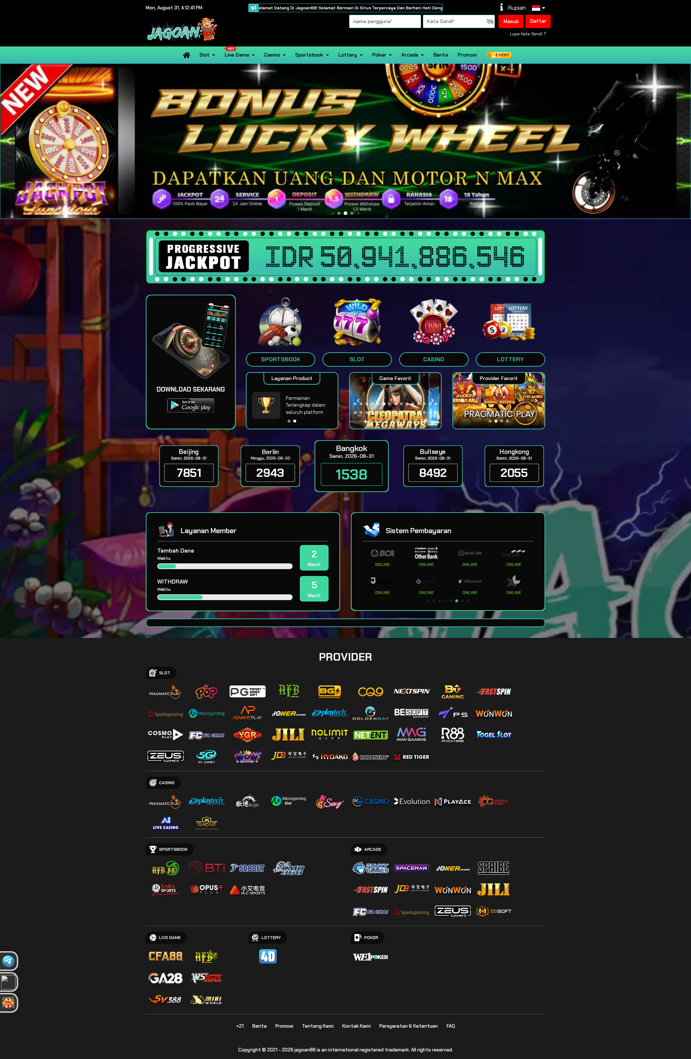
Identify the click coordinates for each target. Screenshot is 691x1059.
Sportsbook (309, 55)
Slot (204, 55)
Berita (440, 55)
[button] (682, 141)
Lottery (347, 55)
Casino (272, 55)
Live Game (237, 55)
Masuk (511, 21)
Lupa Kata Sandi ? (527, 34)
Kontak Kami (356, 1026)
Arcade (409, 55)
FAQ (451, 1026)
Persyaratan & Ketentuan (408, 1026)
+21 (240, 1026)
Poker (379, 55)
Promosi (467, 55)
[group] (500, 401)
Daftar (538, 21)
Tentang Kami (318, 1026)
